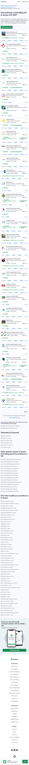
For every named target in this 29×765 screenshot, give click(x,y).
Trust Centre (14, 742)
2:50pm (19, 316)
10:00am (21, 90)
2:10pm (10, 102)
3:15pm (9, 66)
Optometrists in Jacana (5, 574)
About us (14, 729)
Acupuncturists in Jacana (6, 521)
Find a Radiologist (14, 690)
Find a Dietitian (14, 682)
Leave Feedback (14, 701)
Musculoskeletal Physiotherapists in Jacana (9, 564)
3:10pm (19, 178)
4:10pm (21, 66)
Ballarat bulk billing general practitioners (9, 486)
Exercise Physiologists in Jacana (7, 558)
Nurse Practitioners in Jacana (7, 567)
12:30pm (21, 40)
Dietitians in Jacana (5, 551)
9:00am (10, 128)
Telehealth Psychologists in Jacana (8, 514)
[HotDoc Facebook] (12, 750)
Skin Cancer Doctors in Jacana (7, 601)
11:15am (10, 154)
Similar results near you (14, 417)
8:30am (21, 78)
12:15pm (15, 40)
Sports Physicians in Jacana (6, 605)
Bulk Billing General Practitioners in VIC (9, 428)
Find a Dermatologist (14, 687)
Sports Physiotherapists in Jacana (8, 608)
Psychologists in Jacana (5, 594)
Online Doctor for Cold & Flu (7, 445)
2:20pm (10, 292)
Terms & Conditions (14, 737)
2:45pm (10, 204)
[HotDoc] (3, 1)
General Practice (14, 708)
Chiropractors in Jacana (5, 528)
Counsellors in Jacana (5, 535)
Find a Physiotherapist (14, 671)
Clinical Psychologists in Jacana (7, 530)
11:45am (16, 154)
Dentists (15, 713)
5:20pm (15, 268)
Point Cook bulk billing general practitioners (10, 461)
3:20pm (13, 395)
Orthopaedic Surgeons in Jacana (7, 576)
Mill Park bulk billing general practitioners (9, 470)
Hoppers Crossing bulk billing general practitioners (11, 459)
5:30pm (21, 268)
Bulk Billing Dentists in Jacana (7, 505)
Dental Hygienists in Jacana (6, 537)
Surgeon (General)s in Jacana (7, 610)
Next (25, 411)
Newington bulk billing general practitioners (10, 484)
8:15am (15, 78)
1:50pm (21, 166)
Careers (14, 731)
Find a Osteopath (14, 685)
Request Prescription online (6, 440)
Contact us (14, 734)
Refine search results (7, 27)
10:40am (10, 115)
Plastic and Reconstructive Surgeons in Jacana (10, 587)
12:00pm (22, 154)
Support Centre (14, 721)
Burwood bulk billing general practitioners (9, 475)
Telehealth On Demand (14, 693)
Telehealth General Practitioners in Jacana (9, 510)
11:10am (9, 243)
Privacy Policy (14, 739)
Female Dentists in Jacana (6, 517)
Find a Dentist (14, 669)
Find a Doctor (14, 666)
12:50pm (9, 166)
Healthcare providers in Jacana (7, 614)
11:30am (15, 142)
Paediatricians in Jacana (5, 580)
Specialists (14, 716)
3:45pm (13, 231)
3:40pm (19, 395)
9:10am (16, 128)
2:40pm (13, 178)
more (25, 40)
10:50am (9, 340)
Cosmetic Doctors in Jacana (6, 533)
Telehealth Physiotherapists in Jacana (8, 512)
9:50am (15, 90)
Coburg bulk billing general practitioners (9, 466)
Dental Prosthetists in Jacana (7, 539)
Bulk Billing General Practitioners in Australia (9, 5)
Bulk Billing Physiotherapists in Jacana (8, 508)
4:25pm (19, 255)
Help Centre (14, 698)
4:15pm (19, 231)
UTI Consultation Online (6, 447)
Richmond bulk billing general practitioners (9, 477)
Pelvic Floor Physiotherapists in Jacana (9, 583)
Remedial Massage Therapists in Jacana (9, 599)
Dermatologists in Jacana (6, 546)
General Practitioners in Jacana (7, 560)
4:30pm (9, 268)
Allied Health (14, 711)
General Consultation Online (6, 442)
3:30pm (7, 216)
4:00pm (15, 66)
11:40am (21, 142)
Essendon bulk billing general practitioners (9, 468)
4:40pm (7, 354)
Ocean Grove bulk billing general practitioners (10, 464)
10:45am (9, 40)
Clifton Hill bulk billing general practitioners (10, 473)
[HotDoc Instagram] (17, 750)
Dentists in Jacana (4, 542)
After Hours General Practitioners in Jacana (10, 503)
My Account (14, 695)
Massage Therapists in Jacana (7, 562)
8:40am (15, 280)
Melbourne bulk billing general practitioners (10, 491)
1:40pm (15, 166)
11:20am (9, 142)
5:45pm (9, 190)
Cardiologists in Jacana (5, 526)
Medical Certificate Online (6, 438)
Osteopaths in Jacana (5, 578)
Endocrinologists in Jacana (6, 555)
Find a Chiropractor (14, 677)
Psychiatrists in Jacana (5, 592)
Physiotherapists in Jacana (6, 585)
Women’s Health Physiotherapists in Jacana (10, 612)
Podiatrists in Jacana (5, 589)
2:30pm (7, 178)
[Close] (1, 761)
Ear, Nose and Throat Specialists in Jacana (9, 553)
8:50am (21, 280)
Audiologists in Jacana (5, 524)
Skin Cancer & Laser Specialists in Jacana (9, 603)
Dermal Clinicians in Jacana (6, 544)
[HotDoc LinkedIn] (14, 750)
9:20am (9, 90)
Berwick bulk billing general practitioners (9, 489)
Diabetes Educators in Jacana (7, 549)
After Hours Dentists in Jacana (7, 501)
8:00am (9, 78)
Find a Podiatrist (14, 674)
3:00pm (7, 328)
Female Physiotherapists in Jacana (8, 519)
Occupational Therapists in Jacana (8, 571)
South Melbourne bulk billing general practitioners (11, 482)
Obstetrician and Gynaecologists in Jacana (9, 569)
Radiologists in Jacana (5, 596)
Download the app (14, 650)
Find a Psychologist (14, 679)
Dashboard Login (14, 719)
